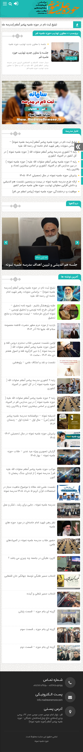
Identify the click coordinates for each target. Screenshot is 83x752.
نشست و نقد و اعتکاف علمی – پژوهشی (34, 362)
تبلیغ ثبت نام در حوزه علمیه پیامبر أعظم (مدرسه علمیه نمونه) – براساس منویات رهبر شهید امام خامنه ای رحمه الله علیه (43, 144)
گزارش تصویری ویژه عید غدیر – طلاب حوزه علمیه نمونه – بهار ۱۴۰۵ (31, 453)
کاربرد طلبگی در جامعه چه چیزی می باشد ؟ (31, 558)
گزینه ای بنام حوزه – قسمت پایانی (36, 611)
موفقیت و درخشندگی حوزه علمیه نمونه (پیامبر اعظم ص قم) (44, 191)
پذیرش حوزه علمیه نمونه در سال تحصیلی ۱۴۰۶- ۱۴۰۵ (48, 175)
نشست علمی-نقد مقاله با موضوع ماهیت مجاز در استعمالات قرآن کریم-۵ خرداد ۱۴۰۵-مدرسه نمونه (29, 489)
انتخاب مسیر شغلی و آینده (41, 594)
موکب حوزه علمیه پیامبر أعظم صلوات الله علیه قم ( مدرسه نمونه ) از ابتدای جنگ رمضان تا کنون (30, 473)
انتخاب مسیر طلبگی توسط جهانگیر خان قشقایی (29, 576)
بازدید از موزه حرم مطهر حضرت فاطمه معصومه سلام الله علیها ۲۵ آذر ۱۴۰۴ (29, 327)
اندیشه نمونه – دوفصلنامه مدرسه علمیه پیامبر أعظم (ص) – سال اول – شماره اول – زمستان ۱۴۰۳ (31, 420)
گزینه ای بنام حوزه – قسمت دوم (37, 647)
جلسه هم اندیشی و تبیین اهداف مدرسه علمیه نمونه (41, 264)
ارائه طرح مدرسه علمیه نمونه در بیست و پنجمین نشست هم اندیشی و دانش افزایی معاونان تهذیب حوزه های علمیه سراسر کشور (40, 183)
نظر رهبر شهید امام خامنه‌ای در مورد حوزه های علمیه (30, 524)
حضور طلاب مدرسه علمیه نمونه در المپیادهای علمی (30, 542)
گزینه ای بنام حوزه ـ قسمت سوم (37, 629)
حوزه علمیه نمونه (41, 741)
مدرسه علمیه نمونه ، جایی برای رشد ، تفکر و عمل (29, 505)
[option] (41, 244)
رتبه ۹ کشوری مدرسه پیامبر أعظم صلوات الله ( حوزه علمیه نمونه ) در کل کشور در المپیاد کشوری (40, 154)
